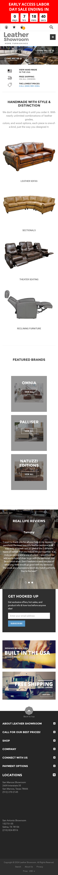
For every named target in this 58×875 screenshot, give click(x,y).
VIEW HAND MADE (28, 69)
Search (18, 867)
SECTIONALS (29, 230)
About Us (29, 867)
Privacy (40, 867)
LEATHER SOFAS (29, 181)
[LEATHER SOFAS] (29, 156)
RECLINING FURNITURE (29, 328)
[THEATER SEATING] (29, 255)
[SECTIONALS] (29, 205)
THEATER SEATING (29, 279)
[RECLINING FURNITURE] (29, 304)
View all (29, 392)
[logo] (22, 38)
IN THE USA (24, 72)
